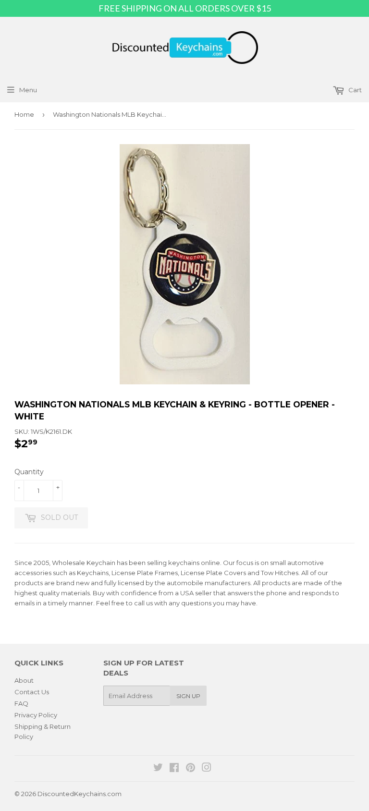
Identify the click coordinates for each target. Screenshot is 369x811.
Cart (354, 90)
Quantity (29, 471)
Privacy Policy (35, 715)
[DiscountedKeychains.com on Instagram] (206, 769)
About (24, 680)
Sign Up (188, 696)
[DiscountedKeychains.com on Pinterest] (190, 769)
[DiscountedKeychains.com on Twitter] (158, 769)
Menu (28, 90)
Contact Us (31, 692)
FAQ (21, 703)
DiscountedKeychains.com (79, 794)
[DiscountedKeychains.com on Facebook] (174, 769)
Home (24, 114)
